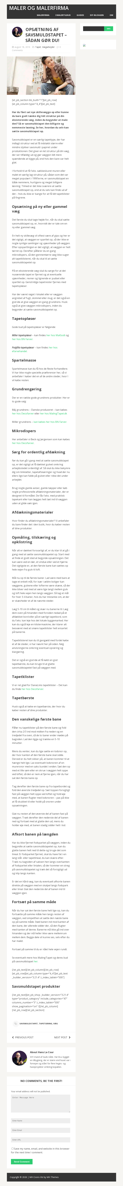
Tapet (38, 47)
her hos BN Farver (22, 339)
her (36, 961)
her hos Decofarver (23, 413)
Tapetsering (45, 1023)
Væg (55, 1023)
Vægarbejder (48, 47)
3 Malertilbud (63, 15)
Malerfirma (43, 15)
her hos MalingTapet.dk (53, 413)
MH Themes (53, 1177)
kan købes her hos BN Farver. (50, 422)
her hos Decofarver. (33, 689)
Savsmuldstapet (29, 1023)
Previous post (24, 1037)
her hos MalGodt (55, 335)
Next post (60, 1037)
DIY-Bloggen (97, 15)
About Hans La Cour (42, 1052)
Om (111, 15)
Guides (80, 15)
